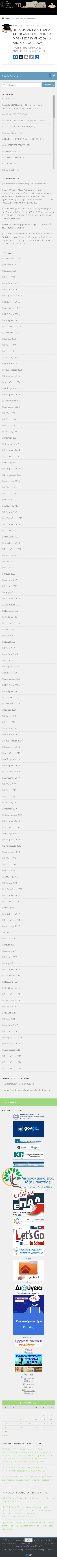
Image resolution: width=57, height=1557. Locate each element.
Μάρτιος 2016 (10, 1031)
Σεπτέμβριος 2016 (12, 994)
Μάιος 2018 (9, 870)
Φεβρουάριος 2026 (13, 295)
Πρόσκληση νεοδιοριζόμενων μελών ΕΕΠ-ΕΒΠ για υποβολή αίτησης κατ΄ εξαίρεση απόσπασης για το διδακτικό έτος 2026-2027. (28, 1525)
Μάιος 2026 (9, 277)
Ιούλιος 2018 (10, 858)
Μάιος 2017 (9, 944)
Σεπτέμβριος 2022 (12, 549)
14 (36, 1419)
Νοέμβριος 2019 (12, 759)
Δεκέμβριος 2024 (12, 382)
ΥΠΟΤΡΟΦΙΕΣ (19, 25)
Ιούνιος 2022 (10, 567)
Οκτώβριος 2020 (12, 691)
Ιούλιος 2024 (10, 413)
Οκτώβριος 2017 (12, 913)
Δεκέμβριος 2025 (12, 308)
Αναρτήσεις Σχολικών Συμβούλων (19, 1083)
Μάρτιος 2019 (10, 808)
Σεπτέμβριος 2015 (12, 1056)
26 (21, 1427)
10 (6, 1419)
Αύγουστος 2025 (12, 332)
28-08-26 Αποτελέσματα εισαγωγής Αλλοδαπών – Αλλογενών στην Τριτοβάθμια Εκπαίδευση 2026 (24, 1469)
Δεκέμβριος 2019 (12, 753)
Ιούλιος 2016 (10, 1006)
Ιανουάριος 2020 (12, 747)
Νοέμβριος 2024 (12, 388)
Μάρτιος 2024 (10, 437)
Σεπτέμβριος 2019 (12, 771)
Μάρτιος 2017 (10, 957)
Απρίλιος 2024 (11, 431)
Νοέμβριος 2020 (12, 685)
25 (13, 1427)
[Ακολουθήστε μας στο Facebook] (50, 75)
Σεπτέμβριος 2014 (12, 1062)
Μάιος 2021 (9, 648)
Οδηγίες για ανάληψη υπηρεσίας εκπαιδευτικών (26, 183)
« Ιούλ (5, 1435)
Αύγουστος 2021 (12, 629)
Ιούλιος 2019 (10, 784)
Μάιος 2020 (9, 722)
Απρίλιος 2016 (11, 1025)
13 (28, 1419)
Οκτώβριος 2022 (12, 543)
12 (21, 1419)
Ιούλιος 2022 (10, 561)
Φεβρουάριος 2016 (13, 1037)
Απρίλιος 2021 (11, 654)
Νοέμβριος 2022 (12, 536)
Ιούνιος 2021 (10, 641)
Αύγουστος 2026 (12, 258)
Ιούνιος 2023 (10, 493)
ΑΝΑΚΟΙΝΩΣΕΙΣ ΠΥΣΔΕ (14, 114)
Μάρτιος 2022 (10, 586)
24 (6, 1427)
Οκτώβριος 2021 (12, 617)
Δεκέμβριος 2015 (12, 1049)
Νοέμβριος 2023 (12, 462)
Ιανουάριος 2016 (12, 1043)
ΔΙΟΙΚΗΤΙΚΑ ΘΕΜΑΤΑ (13, 157)
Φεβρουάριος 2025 (13, 369)
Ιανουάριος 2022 (12, 598)
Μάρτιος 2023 (10, 512)
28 (36, 1427)
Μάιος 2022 (9, 573)
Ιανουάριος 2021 (12, 672)
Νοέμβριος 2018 (12, 833)
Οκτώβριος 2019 (12, 765)
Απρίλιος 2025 (11, 357)
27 (28, 1427)
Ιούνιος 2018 (10, 864)
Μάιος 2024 (9, 425)
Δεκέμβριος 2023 (12, 456)
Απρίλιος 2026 (11, 283)
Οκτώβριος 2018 (12, 839)
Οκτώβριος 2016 (12, 988)
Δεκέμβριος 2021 (12, 604)
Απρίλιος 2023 (11, 505)
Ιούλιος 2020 (10, 709)
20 (28, 1423)
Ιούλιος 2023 (10, 487)
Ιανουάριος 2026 (12, 301)
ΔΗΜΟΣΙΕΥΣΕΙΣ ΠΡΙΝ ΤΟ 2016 (17, 145)
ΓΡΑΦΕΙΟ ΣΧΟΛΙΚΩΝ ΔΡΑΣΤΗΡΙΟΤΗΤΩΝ (21, 139)
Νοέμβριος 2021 (12, 611)
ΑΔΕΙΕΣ (7, 98)
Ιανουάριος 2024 (12, 450)
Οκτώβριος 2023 (12, 468)
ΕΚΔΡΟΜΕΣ (9, 169)
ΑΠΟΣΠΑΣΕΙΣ (10, 132)
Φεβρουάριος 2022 (13, 592)
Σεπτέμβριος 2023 (12, 475)
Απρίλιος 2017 (11, 951)
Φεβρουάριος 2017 (13, 963)
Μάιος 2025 (9, 351)
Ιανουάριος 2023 (12, 524)
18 (13, 1423)
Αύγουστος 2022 (12, 555)
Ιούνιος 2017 (10, 938)
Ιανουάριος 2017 (12, 969)
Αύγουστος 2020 (12, 703)
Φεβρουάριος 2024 (13, 444)
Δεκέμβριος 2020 (12, 679)
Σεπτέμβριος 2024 (12, 400)
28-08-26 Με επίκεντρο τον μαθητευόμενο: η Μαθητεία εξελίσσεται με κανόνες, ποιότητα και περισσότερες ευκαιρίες (27, 1479)
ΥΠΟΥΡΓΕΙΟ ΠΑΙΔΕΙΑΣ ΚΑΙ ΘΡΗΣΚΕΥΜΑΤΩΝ (21, 1443)
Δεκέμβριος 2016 (12, 975)
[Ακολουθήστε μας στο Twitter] (53, 75)
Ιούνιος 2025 (10, 345)
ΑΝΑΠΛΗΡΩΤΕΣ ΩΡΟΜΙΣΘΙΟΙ (17, 126)
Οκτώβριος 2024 (12, 394)
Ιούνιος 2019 (10, 790)
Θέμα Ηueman (47, 1549)
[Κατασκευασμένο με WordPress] (22, 1550)
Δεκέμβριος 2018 (12, 827)
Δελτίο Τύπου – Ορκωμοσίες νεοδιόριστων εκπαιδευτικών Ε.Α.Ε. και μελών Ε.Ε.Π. (28, 1500)
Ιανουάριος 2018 (12, 895)
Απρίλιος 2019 (11, 802)
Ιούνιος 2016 (10, 1012)
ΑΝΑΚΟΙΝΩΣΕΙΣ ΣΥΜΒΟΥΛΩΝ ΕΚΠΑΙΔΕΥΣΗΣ (23, 120)
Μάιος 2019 (9, 796)
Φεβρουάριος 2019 (13, 815)
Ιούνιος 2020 (10, 716)
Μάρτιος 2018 (10, 883)
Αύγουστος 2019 (12, 777)
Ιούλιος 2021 (10, 635)
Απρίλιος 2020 (11, 728)
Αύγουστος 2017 (12, 926)
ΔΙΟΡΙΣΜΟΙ (9, 163)
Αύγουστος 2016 (12, 1000)
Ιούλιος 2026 (10, 264)
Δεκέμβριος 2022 (12, 530)
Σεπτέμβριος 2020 (12, 697)
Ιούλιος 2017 (10, 932)
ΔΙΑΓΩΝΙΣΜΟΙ (10, 151)
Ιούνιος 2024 (10, 419)
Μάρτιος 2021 (10, 660)
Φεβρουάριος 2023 (13, 518)
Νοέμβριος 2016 (12, 981)
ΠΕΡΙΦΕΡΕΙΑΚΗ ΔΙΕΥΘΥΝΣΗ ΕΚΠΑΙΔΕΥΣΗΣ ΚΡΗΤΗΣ (24, 1492)
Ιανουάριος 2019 (12, 821)
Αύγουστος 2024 (12, 407)
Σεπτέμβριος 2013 (12, 1068)
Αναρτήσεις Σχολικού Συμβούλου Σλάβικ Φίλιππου (27, 1090)
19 (21, 1423)
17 (6, 1423)
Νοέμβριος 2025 (12, 314)
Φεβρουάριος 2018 (13, 889)
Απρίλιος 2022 (11, 580)
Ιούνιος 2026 (10, 271)
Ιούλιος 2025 (10, 339)
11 (13, 1419)
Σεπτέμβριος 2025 (12, 326)
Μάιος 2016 (9, 1019)
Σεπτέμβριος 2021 (12, 623)
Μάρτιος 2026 (10, 289)
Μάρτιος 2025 (10, 363)
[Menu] (53, 12)
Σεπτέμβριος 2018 (12, 845)
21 (36, 1423)
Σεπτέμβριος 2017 (12, 920)
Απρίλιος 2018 (11, 876)
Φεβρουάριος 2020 (13, 740)
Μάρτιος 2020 (10, 734)
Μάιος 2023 (9, 499)
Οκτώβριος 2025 (12, 320)
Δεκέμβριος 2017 (12, 901)
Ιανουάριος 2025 (12, 376)
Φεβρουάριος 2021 (13, 666)
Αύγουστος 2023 (12, 481)
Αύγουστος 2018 (12, 852)
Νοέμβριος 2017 (12, 907)
